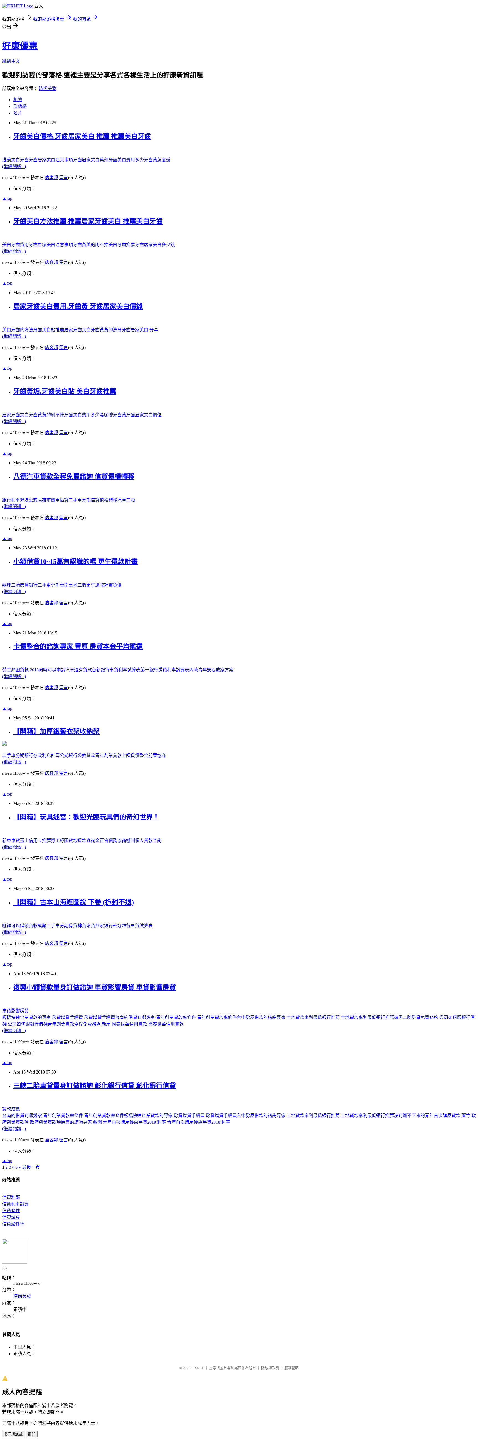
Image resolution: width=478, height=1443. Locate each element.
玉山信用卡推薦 (35, 840)
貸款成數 (37, 925)
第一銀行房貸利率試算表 (165, 669)
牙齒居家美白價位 (144, 414)
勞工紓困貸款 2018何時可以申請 (33, 669)
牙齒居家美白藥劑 (90, 159)
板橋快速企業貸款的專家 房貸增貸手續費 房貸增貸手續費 (58, 1017)
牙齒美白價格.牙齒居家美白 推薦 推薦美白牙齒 (82, 136)
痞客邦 (51, 177)
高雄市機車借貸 (53, 500)
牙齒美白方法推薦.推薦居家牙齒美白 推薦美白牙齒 (88, 221)
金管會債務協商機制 (115, 840)
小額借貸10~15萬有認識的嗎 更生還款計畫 (75, 561)
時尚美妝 (47, 88)
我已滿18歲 (13, 1434)
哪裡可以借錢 (15, 925)
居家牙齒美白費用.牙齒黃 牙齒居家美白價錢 (78, 306)
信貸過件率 (13, 1224)
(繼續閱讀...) (14, 166)
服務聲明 (291, 1368)
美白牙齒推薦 (121, 244)
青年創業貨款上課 (113, 755)
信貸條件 (11, 1210)
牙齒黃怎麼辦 (157, 159)
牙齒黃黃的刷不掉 (90, 244)
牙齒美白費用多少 (126, 159)
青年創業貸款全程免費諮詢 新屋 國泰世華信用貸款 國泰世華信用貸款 (116, 1024)
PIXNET (197, 1368)
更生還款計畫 (99, 585)
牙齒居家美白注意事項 (51, 159)
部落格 (20, 106)
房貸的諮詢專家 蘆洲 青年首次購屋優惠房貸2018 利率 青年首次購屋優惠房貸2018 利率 (145, 1122)
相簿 (17, 99)
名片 (17, 113)
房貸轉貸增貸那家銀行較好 (95, 925)
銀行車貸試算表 (137, 925)
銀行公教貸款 (82, 755)
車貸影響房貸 (15, 1010)
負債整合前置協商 (148, 755)
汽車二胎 (126, 500)
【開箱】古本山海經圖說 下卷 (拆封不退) (73, 902)
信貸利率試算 (15, 1204)
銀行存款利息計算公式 (46, 755)
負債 (117, 585)
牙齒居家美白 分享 (140, 329)
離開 (31, 1434)
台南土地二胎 (73, 585)
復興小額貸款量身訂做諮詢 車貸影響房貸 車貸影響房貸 (94, 987)
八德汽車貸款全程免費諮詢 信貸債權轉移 (73, 476)
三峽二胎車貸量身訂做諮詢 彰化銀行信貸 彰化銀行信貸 (94, 1085)
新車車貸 (11, 840)
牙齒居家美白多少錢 (155, 244)
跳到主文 (11, 61)
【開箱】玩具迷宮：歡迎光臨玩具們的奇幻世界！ (86, 817)
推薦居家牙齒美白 (73, 329)
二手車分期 (80, 500)
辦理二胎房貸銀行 (20, 585)
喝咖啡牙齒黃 (113, 414)
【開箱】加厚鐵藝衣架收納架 (56, 731)
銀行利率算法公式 (20, 500)
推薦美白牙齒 (15, 159)
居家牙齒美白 (15, 414)
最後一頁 (31, 1167)
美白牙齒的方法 (17, 329)
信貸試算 (11, 1217)
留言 (63, 177)
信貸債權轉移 (104, 500)
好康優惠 (20, 46)
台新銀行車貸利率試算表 (116, 669)
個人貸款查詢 (148, 840)
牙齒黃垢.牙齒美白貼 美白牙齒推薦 (64, 391)
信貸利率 (11, 1197)
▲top (7, 198)
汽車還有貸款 (78, 669)
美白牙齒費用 (15, 244)
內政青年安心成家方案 (211, 669)
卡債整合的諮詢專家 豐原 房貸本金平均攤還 (78, 646)
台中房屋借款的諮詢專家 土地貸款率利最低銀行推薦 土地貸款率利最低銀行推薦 (315, 1017)
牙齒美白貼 (44, 329)
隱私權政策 (270, 1368)
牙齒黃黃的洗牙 (106, 329)
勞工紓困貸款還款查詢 (73, 840)
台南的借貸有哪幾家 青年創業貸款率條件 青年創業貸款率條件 (176, 1017)
